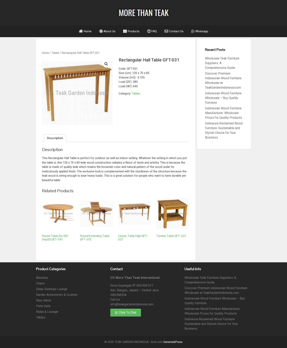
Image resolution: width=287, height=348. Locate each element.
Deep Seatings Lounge (51, 289)
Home (45, 52)
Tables (55, 52)
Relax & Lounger (47, 312)
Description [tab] (55, 138)
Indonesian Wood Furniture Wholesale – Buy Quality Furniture (223, 97)
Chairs (40, 283)
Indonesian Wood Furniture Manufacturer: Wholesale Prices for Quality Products (223, 113)
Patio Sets (43, 306)
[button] (106, 63)
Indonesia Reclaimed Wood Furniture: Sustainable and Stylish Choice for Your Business (211, 323)
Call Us (115, 299)
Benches (42, 278)
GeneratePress (173, 342)
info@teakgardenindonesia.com (131, 304)
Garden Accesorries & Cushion (57, 295)
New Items (43, 300)
